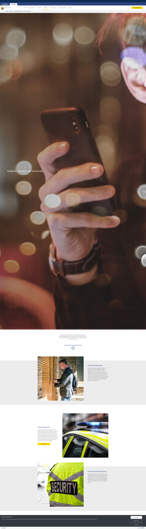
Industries (39, 7)
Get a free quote (137, 7)
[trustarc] (143, 528)
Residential (5, 4)
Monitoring (45, 7)
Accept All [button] (136, 517)
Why (70, 7)
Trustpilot (73, 1)
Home (25, 7)
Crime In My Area (53, 7)
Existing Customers (62, 7)
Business (14, 4)
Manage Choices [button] (136, 520)
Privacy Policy (4, 527)
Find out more (44, 444)
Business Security (31, 7)
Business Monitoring (18, 11)
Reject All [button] (136, 524)
